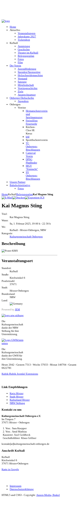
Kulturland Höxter (20, 399)
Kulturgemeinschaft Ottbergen (26, 236)
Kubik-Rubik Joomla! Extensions (20, 373)
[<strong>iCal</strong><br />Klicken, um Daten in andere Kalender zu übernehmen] (34, 197)
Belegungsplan (24, 194)
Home (5, 194)
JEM (17, 309)
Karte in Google (10, 469)
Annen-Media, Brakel (48, 495)
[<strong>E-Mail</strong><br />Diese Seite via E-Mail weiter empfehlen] (7, 197)
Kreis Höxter (16, 393)
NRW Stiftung (17, 403)
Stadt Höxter (16, 396)
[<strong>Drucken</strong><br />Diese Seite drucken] (18, 197)
